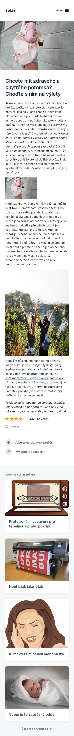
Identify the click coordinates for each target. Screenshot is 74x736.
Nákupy (15, 426)
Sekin (10, 10)
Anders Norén (44, 728)
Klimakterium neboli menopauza (36, 654)
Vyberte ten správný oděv (31, 714)
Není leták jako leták (26, 586)
